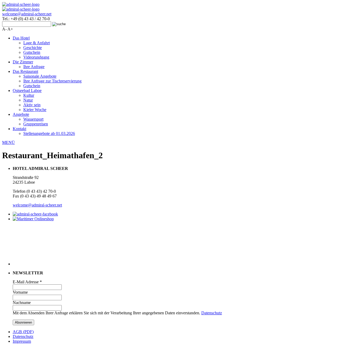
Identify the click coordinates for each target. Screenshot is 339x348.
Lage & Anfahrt (36, 43)
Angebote (21, 114)
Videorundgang (36, 57)
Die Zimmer (23, 62)
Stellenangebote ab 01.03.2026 (49, 133)
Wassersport (33, 119)
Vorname (20, 292)
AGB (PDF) (23, 331)
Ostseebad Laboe (27, 90)
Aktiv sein (32, 105)
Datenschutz (211, 313)
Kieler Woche (34, 109)
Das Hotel (21, 38)
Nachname (22, 302)
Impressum (22, 341)
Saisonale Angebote (39, 76)
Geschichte (32, 47)
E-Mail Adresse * (27, 282)
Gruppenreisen (35, 124)
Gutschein (31, 52)
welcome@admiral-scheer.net (26, 14)
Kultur (28, 95)
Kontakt (19, 128)
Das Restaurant (25, 71)
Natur (28, 100)
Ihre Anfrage (33, 66)
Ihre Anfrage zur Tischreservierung (52, 81)
